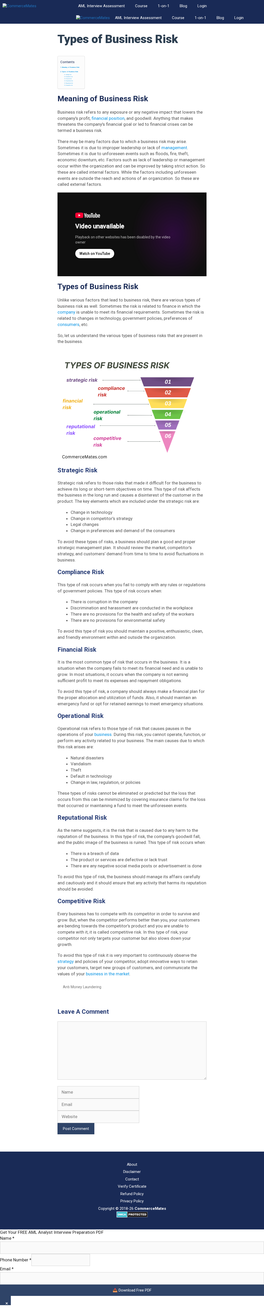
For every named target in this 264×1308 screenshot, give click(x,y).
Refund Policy (132, 1194)
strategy (66, 961)
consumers (68, 324)
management (174, 147)
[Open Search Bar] (256, 6)
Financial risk (69, 78)
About (132, 1164)
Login (202, 6)
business (103, 734)
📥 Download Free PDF (132, 1290)
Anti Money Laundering (82, 987)
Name (7, 1238)
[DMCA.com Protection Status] (132, 1216)
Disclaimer (132, 1171)
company (66, 312)
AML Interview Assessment (101, 6)
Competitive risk (69, 85)
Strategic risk (69, 74)
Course (141, 6)
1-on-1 (163, 6)
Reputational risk (69, 83)
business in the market (107, 973)
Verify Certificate (132, 1186)
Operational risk (69, 80)
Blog (183, 6)
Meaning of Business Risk (70, 67)
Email (7, 1268)
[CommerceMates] (19, 6)
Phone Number (15, 1259)
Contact (132, 1179)
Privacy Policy (132, 1201)
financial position (108, 118)
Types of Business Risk (70, 71)
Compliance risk (69, 76)
